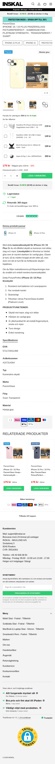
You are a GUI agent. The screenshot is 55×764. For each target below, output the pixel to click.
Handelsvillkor (9, 650)
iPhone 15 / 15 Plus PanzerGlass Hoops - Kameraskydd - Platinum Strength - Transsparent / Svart (12, 475)
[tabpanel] (27, 378)
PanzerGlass (9, 24)
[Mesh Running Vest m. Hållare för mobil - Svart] (11, 146)
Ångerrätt (7, 655)
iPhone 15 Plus (12, 43)
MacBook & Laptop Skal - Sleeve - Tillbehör (23, 629)
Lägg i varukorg (37, 176)
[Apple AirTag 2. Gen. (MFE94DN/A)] (11, 156)
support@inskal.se (16, 534)
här (40, 602)
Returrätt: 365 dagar (17, 203)
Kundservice (9, 666)
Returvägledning (10, 661)
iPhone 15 (31, 43)
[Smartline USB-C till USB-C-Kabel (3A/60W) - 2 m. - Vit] (11, 136)
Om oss (6, 645)
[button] (45, 4)
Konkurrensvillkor (11, 671)
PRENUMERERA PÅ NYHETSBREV (27, 593)
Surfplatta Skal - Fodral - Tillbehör (18, 624)
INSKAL (11, 757)
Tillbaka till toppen (27, 516)
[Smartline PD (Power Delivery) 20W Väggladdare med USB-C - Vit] (11, 126)
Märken (6, 639)
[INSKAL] (13, 4)
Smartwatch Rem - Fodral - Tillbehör (20, 634)
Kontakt (6, 676)
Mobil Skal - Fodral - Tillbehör (17, 618)
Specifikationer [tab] (10, 340)
